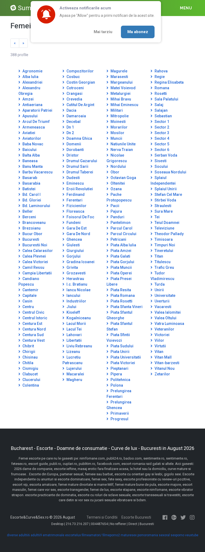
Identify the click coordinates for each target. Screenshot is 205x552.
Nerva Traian (121, 149)
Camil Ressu (33, 267)
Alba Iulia (30, 77)
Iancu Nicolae (78, 290)
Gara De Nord (78, 234)
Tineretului (163, 250)
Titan (158, 256)
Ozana (116, 189)
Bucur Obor (32, 234)
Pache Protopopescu (119, 197)
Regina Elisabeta (169, 82)
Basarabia (31, 183)
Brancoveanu (34, 222)
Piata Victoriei (122, 363)
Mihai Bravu (120, 99)
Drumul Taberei (79, 172)
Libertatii (74, 340)
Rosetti (160, 93)
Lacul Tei (74, 329)
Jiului (71, 307)
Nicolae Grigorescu (117, 158)
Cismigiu (30, 368)
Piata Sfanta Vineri (126, 307)
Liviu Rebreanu (79, 346)
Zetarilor (162, 374)
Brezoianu (31, 228)
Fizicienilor (76, 206)
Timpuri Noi (164, 245)
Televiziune (164, 228)
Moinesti (118, 121)
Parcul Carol (121, 228)
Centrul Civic (33, 312)
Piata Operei (121, 273)
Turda (159, 284)
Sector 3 (161, 133)
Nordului (118, 166)
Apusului (30, 116)
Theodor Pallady (169, 234)
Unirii (159, 290)
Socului (161, 166)
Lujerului (74, 368)
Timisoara (163, 239)
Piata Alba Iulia (123, 245)
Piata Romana (122, 295)
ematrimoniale (53, 535)
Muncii (116, 138)
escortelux (73, 535)
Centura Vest (33, 340)
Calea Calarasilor (37, 250)
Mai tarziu (103, 31)
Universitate (164, 295)
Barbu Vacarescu (37, 172)
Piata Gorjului (122, 262)
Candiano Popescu (28, 281)
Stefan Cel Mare (168, 194)
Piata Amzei (120, 250)
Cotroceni (75, 88)
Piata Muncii (121, 267)
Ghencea (74, 239)
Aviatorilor (31, 138)
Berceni (29, 217)
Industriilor (76, 301)
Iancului (73, 295)
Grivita (72, 267)
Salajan (161, 110)
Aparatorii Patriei (37, 110)
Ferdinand (75, 194)
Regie (159, 77)
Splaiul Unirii (165, 189)
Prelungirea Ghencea (119, 405)
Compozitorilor (80, 71)
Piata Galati (120, 256)
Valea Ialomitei (167, 312)
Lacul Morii (76, 323)
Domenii (73, 144)
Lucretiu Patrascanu (72, 360)
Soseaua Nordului (170, 172)
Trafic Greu (164, 267)
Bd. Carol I (31, 194)
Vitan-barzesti (166, 363)
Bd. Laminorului (36, 206)
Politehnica (120, 380)
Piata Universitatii (125, 357)
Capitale (29, 295)
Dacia (71, 110)
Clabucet (30, 374)
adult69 (36, 535)
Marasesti (119, 77)
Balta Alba (31, 155)
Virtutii (160, 346)
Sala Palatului (166, 99)
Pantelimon (120, 222)
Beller (27, 211)
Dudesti (73, 178)
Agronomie (32, 71)
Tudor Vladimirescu (162, 276)
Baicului (29, 149)
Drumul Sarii (77, 166)
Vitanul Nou (164, 368)
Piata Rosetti (121, 301)
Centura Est (32, 323)
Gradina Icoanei (80, 262)
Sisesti (160, 161)
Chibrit (28, 346)
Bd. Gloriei (31, 200)
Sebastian (163, 116)
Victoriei (161, 335)
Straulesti (162, 206)
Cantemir (30, 290)
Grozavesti (76, 273)
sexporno (177, 535)
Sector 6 (161, 149)
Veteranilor (164, 329)
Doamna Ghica (79, 138)
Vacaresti (162, 307)
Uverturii (161, 301)
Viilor (159, 340)
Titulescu (162, 262)
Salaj (158, 105)
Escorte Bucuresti (136, 517)
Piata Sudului (121, 346)
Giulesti (73, 245)
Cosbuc (73, 77)
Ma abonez (137, 31)
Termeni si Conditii (101, 517)
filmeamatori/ (92, 535)
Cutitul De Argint (80, 105)
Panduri (117, 217)
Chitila (27, 363)
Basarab (29, 178)
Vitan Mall (163, 357)
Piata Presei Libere (119, 281)
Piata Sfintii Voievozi (118, 338)
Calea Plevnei (34, 256)
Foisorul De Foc (80, 217)
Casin (27, 301)
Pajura (116, 211)
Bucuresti (30, 239)
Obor (114, 172)
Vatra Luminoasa (169, 323)
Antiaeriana (32, 105)
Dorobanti (75, 149)
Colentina (30, 385)
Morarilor (119, 127)
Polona (116, 385)
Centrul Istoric (34, 318)
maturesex (129, 535)
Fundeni (73, 222)
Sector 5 (161, 144)
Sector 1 (161, 121)
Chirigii (28, 351)
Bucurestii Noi (34, 245)
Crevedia (74, 99)
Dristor (72, 155)
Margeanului (121, 82)
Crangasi (74, 93)
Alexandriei (32, 82)
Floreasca (75, 211)
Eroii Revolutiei (79, 189)
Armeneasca (33, 127)
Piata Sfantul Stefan (119, 326)
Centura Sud (33, 335)
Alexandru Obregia (29, 91)
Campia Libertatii (37, 273)
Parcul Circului (123, 234)
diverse (12, 535)
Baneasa (30, 161)
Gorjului (73, 256)
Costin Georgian (80, 82)
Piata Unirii (119, 351)
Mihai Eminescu (124, 105)
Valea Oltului (165, 318)
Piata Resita (120, 290)
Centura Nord (34, 329)
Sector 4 (161, 138)
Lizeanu (73, 351)
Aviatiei (28, 133)
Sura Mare (163, 211)
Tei (157, 217)
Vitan (158, 351)
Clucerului (31, 380)
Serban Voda (165, 155)
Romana (161, 88)
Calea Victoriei (35, 262)
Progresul (119, 419)
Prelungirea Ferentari (119, 394)
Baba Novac (32, 144)
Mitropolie (119, 116)
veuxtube (191, 535)
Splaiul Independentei (163, 180)
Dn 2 (70, 133)
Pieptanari (119, 368)
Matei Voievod (123, 88)
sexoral (164, 535)
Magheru (74, 380)
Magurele (118, 71)
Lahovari (74, 335)
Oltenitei (117, 183)
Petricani (118, 239)
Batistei (29, 189)
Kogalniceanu (78, 318)
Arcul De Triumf (36, 121)
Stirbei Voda (165, 200)
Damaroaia (76, 116)
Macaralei (75, 374)
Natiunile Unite (123, 144)
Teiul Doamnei (166, 222)
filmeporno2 (111, 535)
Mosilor (117, 133)
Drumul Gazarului (81, 161)
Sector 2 (161, 127)
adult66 (24, 535)
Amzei (28, 99)
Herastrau (75, 279)
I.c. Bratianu (76, 284)
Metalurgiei (120, 93)
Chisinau (30, 357)
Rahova (161, 71)
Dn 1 (70, 127)
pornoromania (147, 535)
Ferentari (74, 200)
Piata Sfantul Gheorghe (119, 315)
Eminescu (75, 183)
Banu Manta (32, 166)
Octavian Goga (123, 178)
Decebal (73, 121)
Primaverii (119, 413)
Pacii (114, 206)
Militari (116, 110)
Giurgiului (75, 250)
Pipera (116, 374)
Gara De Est (76, 228)
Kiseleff (73, 312)
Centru (28, 307)
